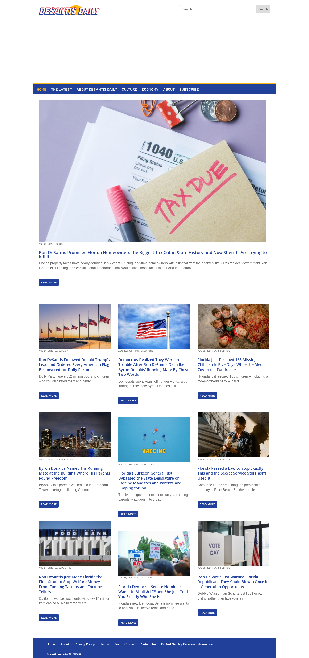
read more (49, 282)
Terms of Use (109, 644)
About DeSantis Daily (97, 90)
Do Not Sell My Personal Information (187, 644)
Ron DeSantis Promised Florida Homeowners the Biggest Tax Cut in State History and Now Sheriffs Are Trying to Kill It (153, 254)
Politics (66, 568)
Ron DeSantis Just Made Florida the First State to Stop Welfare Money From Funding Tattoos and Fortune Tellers (70, 584)
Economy (150, 90)
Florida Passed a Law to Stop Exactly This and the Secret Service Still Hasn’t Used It (232, 473)
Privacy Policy (85, 644)
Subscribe (189, 90)
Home (41, 90)
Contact (130, 644)
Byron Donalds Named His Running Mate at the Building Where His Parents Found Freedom (74, 473)
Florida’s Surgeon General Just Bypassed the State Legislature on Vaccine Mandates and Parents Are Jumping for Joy (149, 480)
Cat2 (57, 351)
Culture (129, 90)
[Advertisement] (154, 51)
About (169, 90)
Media (64, 351)
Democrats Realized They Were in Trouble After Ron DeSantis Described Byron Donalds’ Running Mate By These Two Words (153, 367)
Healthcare (148, 464)
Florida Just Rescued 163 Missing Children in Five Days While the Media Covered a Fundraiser (232, 364)
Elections (67, 459)
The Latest (61, 90)
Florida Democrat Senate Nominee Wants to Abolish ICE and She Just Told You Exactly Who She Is (153, 591)
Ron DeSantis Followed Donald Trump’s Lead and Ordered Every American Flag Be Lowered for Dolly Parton (74, 364)
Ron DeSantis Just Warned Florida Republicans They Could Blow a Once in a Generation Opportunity (233, 581)
